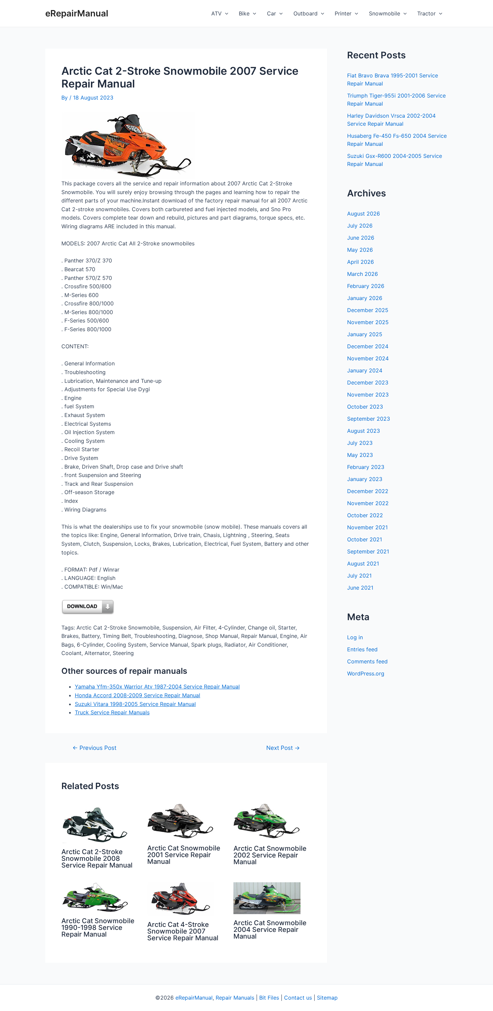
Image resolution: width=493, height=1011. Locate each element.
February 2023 (365, 467)
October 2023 (365, 406)
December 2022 (367, 491)
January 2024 (364, 370)
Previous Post (94, 748)
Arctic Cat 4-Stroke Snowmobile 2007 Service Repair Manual (182, 931)
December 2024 (367, 346)
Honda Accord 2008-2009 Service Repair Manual (137, 695)
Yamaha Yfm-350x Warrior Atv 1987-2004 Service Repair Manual (157, 686)
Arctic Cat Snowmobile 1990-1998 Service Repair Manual (97, 927)
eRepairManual (76, 13)
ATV (216, 13)
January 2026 (364, 298)
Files (273, 997)
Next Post (283, 748)
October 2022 (365, 515)
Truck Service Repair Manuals (112, 712)
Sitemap (327, 997)
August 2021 (363, 563)
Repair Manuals (235, 997)
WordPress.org (365, 673)
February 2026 (365, 286)
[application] (225, 13)
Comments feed (367, 661)
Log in (355, 637)
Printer (343, 13)
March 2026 (362, 274)
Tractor (426, 13)
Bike (244, 13)
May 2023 (360, 455)
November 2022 (368, 503)
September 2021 (368, 551)
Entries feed (362, 649)
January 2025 (364, 334)
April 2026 (360, 261)
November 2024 (368, 358)
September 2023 (368, 418)
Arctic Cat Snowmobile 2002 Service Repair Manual (270, 855)
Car (271, 13)
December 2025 (367, 310)
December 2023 (367, 382)
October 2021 (364, 539)
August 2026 (363, 213)
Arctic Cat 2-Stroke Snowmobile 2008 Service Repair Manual (96, 858)
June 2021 (360, 587)
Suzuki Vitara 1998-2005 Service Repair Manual (135, 704)
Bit (262, 997)
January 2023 (364, 479)
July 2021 (359, 575)
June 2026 (360, 237)
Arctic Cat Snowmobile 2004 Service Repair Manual (270, 929)
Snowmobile (384, 13)
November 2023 (368, 394)
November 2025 (368, 322)
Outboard (305, 13)
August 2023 (363, 430)
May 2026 (360, 249)
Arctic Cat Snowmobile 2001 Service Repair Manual (183, 855)
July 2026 (360, 225)
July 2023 (360, 442)
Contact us (298, 997)
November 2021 (367, 527)
